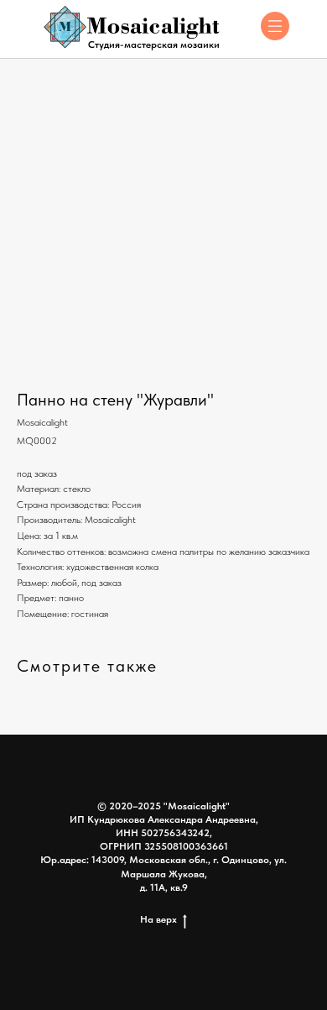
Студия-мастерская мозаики (154, 44)
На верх (158, 919)
